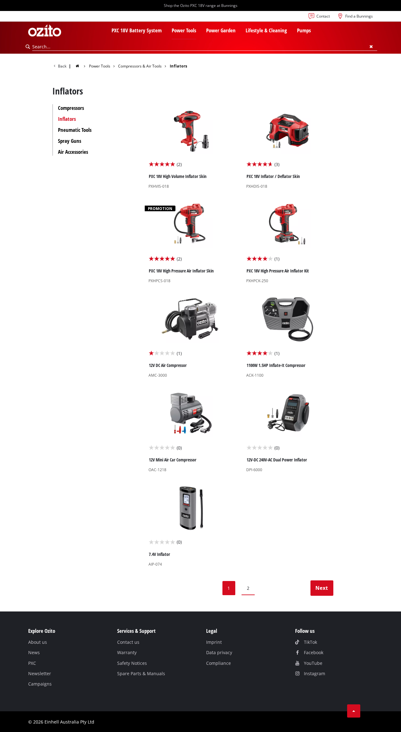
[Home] (81, 66)
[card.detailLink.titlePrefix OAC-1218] (190, 431)
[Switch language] (33, 18)
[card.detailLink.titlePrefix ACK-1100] (287, 337)
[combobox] (204, 47)
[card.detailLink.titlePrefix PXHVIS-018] (190, 148)
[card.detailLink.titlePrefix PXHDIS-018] (287, 148)
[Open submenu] (165, 31)
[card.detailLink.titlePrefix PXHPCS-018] (190, 242)
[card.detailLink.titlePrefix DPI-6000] (287, 431)
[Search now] (28, 47)
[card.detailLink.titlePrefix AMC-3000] (190, 337)
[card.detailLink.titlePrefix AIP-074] (190, 525)
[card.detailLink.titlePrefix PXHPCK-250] (287, 242)
